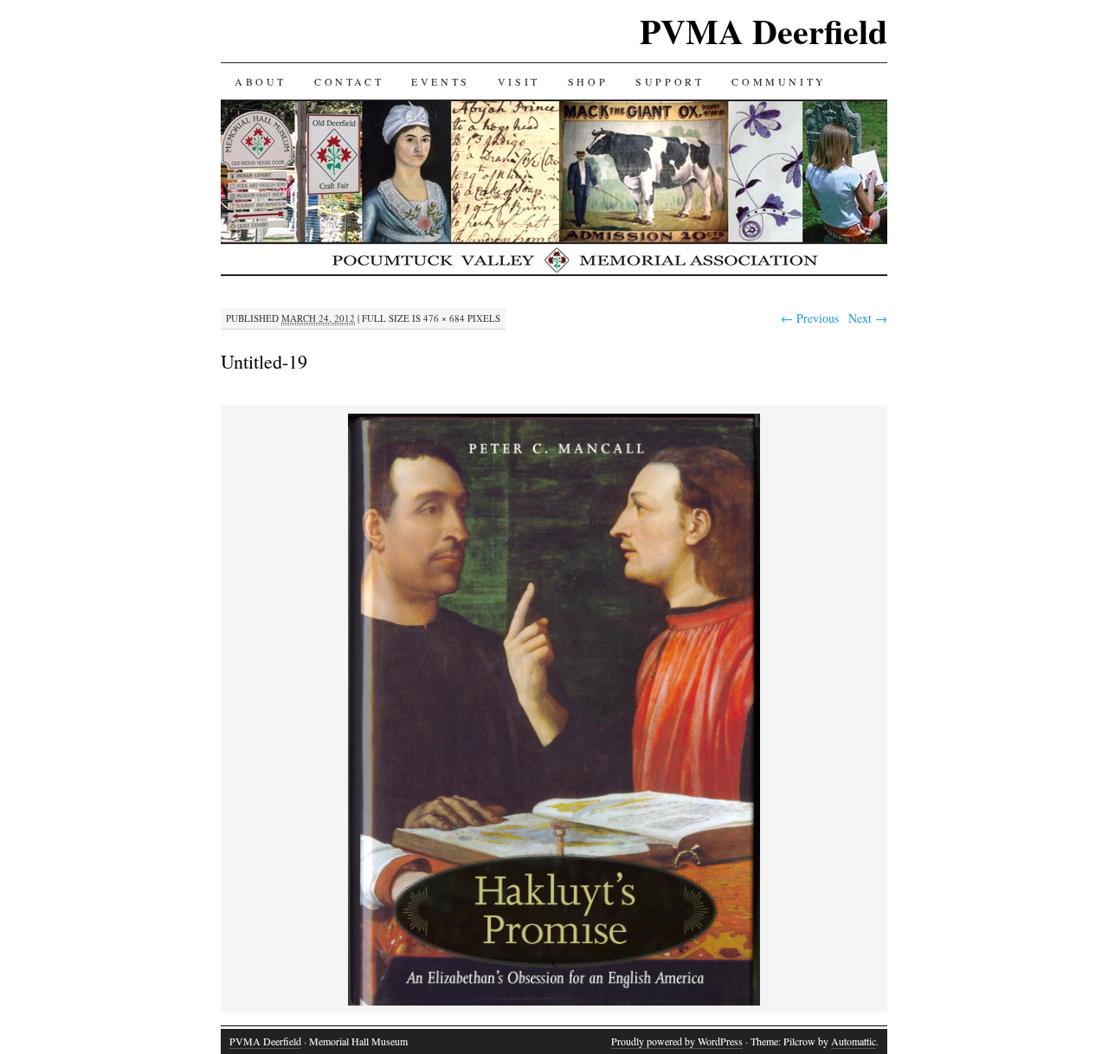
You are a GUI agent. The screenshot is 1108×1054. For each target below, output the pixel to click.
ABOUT (261, 81)
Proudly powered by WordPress (677, 1041)
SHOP (588, 81)
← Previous (810, 318)
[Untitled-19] (554, 1002)
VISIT (519, 81)
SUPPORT (669, 81)
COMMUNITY (778, 81)
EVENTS (440, 81)
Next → (867, 318)
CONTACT (348, 81)
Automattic (853, 1041)
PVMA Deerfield (763, 30)
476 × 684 (444, 318)
